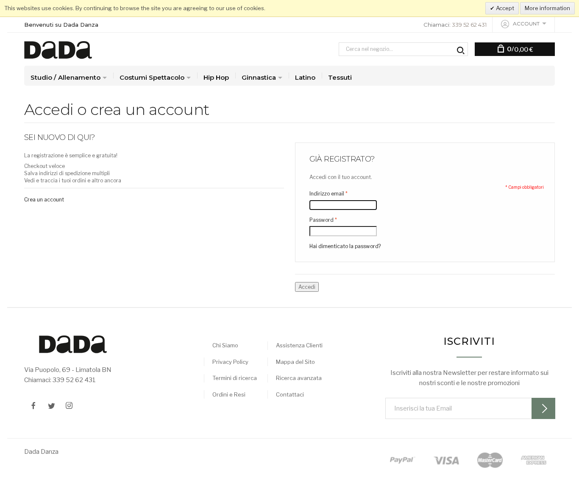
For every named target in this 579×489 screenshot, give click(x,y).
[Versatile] (73, 344)
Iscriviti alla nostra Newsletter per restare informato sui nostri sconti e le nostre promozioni (469, 378)
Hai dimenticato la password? (345, 246)
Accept (504, 8)
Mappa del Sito (295, 361)
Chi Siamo (225, 345)
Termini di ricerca (234, 377)
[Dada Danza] (58, 49)
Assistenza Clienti (299, 345)
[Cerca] (460, 49)
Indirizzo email (326, 193)
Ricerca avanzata (299, 377)
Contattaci (290, 394)
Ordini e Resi (228, 394)
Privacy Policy (230, 361)
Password (321, 220)
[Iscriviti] (543, 408)
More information (547, 8)
